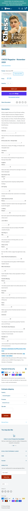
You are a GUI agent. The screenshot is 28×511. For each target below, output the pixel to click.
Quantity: (3, 83)
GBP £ (3, 484)
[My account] (22, 8)
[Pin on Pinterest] (20, 102)
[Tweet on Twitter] (23, 102)
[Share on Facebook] (17, 102)
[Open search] (19, 8)
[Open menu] (2, 8)
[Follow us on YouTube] (11, 491)
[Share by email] (25, 102)
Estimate (6, 415)
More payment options (14, 97)
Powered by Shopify (5, 507)
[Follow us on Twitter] (5, 491)
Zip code (3, 406)
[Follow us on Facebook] (2, 491)
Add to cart (14, 89)
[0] (25, 8)
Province (3, 399)
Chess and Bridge (6, 65)
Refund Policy (4, 422)
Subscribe (6, 477)
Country (3, 392)
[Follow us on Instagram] (8, 491)
